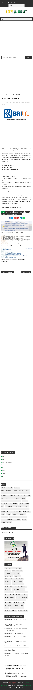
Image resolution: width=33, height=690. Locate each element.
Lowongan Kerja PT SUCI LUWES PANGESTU (12, 232)
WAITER (3, 522)
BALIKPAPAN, (7, 103)
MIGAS (17, 592)
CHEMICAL (7, 573)
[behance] (27, 1)
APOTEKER (17, 487)
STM (3, 479)
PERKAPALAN (8, 602)
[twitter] (8, 2)
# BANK (16, 212)
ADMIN (3, 487)
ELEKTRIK (3, 495)
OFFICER (25, 501)
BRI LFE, (15, 103)
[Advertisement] (16, 39)
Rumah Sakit (19, 608)
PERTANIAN (8, 605)
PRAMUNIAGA (9, 506)
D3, (18, 103)
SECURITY (22, 514)
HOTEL (11, 586)
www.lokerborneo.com (6, 531)
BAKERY (15, 568)
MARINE (12, 592)
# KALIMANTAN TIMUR (12, 214)
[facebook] (5, 2)
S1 (6, 95)
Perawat (23, 509)
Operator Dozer (24, 503)
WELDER (9, 522)
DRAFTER (21, 493)
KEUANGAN (8, 589)
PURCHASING (15, 509)
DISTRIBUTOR (8, 578)
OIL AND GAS (24, 592)
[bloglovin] (18, 1)
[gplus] (11, 2)
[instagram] (2, 2)
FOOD (6, 586)
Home (3, 95)
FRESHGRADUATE (7, 462)
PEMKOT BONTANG (9, 597)
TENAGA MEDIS (10, 519)
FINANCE (21, 584)
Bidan (15, 490)
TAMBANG (14, 610)
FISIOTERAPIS (11, 495)
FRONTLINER (27, 495)
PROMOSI (25, 506)
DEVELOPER (14, 493)
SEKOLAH (7, 610)
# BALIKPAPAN (9, 212)
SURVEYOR (23, 517)
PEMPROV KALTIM (9, 600)
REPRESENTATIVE (17, 511)
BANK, (11, 103)
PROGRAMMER (17, 506)
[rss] (24, 1)
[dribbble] (21, 1)
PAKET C (4, 465)
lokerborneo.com (27, 685)
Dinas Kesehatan (18, 578)
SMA (3, 470)
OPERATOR (4, 503)
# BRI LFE (22, 212)
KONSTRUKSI (16, 589)
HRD (7, 498)
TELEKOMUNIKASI (23, 610)
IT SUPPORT (17, 498)
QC (28, 509)
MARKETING (11, 501)
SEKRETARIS (4, 517)
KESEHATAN (24, 586)
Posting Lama (26, 272)
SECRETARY (15, 514)
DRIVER (27, 493)
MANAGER (3, 501)
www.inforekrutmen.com (7, 532)
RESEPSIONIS (26, 511)
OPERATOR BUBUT (13, 503)
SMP (3, 476)
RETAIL (7, 608)
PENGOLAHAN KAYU (21, 600)
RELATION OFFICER (6, 511)
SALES (3, 514)
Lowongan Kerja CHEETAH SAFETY (13, 633)
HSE (11, 498)
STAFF (17, 517)
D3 (3, 456)
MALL (6, 592)
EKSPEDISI (8, 581)
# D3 (26, 212)
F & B (20, 581)
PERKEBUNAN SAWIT (19, 602)
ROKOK (12, 608)
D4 (3, 459)
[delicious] (30, 1)
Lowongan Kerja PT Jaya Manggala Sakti (12, 246)
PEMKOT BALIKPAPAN (21, 594)
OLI (6, 594)
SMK (3, 473)
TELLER (3, 519)
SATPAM (8, 514)
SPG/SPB (12, 517)
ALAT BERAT (9, 487)
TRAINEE (18, 519)
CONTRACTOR (15, 573)
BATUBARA (7, 570)
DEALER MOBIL (8, 576)
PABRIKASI (11, 594)
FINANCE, (21, 103)
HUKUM (17, 586)
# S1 (20, 214)
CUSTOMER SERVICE (24, 490)
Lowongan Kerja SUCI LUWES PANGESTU (15, 646)
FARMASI (14, 584)
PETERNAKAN (16, 605)
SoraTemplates (12, 682)
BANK (20, 568)
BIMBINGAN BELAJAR (17, 570)
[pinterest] (15, 2)
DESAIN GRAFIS (5, 493)
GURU (2, 498)
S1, (6, 104)
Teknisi (24, 519)
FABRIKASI (8, 584)
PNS (2, 506)
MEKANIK (18, 501)
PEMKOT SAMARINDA (21, 597)
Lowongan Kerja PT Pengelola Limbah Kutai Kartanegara (13, 260)
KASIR (23, 498)
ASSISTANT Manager (6, 490)
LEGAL (22, 589)
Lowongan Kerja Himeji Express (12, 676)
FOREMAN (19, 495)
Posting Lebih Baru (7, 272)
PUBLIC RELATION (5, 509)
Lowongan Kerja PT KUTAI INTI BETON (14, 671)
